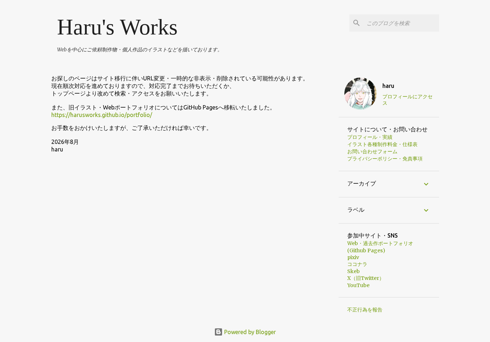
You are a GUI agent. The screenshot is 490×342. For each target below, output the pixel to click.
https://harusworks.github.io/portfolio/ (101, 115)
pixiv (353, 257)
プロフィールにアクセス (407, 100)
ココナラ (357, 264)
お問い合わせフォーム (372, 151)
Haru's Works (117, 27)
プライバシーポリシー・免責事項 (385, 158)
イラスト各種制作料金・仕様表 (382, 144)
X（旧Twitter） (365, 278)
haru (388, 86)
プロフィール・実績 (369, 137)
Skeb (353, 271)
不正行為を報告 (364, 309)
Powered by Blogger (249, 332)
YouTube (358, 285)
